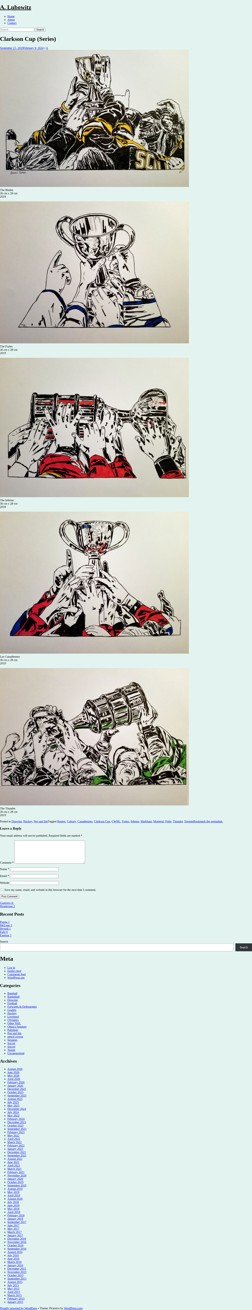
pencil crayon (15, 1036)
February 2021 (16, 1172)
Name (4, 869)
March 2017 (14, 1232)
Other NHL (14, 1023)
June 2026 (13, 1072)
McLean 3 (6, 925)
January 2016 (15, 1265)
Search (4, 941)
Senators (12, 1040)
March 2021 (14, 1168)
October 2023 (15, 1125)
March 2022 (14, 1142)
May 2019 (13, 1192)
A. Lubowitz (15, 7)
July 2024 (13, 1112)
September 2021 (16, 1155)
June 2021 (13, 1162)
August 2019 (15, 1188)
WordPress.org (16, 977)
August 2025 (15, 1099)
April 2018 (13, 1212)
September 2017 (16, 1222)
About (11, 19)
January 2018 (15, 1218)
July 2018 (13, 1202)
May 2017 (13, 1228)
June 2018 (13, 1205)
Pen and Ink (41, 821)
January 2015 (15, 1302)
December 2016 (16, 1238)
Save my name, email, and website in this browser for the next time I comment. (50, 889)
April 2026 (13, 1079)
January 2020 (15, 1178)
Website (4, 882)
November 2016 (16, 1242)
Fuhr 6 (4, 932)
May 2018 (13, 1208)
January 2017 (15, 1235)
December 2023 (16, 1122)
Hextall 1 (5, 928)
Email (4, 876)
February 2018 (16, 1215)
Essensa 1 (5, 935)
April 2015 (13, 1292)
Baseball (12, 993)
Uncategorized (15, 1053)
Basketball (13, 996)
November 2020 (16, 1175)
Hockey (27, 821)
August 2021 (15, 1158)
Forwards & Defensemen (22, 1006)
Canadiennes (84, 821)
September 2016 (16, 1248)
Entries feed (14, 971)
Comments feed (16, 974)
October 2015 (15, 1275)
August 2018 (15, 1198)
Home (11, 16)
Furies (125, 821)
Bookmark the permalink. (208, 821)
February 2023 (16, 1132)
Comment (7, 862)
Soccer (11, 1043)
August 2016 (15, 1252)
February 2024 (16, 1118)
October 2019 (15, 1182)
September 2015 (16, 1278)
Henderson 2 (7, 906)
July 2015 (13, 1285)
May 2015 (13, 1288)
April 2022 (13, 1138)
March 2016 (14, 1262)
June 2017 (13, 1225)
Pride (168, 821)
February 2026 (16, 1082)
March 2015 (14, 1295)
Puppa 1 (5, 922)
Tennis (11, 1050)
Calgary (71, 821)
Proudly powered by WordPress (18, 1308)
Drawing (16, 821)
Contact (11, 23)
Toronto (188, 821)
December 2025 (16, 1089)
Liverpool (13, 1016)
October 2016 (15, 1245)
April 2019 (13, 1195)
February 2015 (16, 1298)
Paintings (12, 1030)
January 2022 (15, 1148)
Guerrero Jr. (7, 903)
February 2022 (16, 1145)
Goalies (11, 1010)
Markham (146, 821)
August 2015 (15, 1282)
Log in (11, 967)
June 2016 (13, 1258)
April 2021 (13, 1165)
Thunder (178, 821)
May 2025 (13, 1105)
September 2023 (16, 1128)
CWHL (116, 821)
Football (12, 1003)
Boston (61, 821)
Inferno (135, 821)
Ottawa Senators (17, 1026)
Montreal (158, 821)
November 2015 (16, 1272)
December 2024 (16, 1108)
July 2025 (13, 1102)
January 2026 (15, 1085)
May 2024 (13, 1115)
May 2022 (13, 1135)
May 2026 (13, 1075)
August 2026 (15, 1069)
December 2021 (16, 1152)
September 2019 (16, 1185)
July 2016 (13, 1255)
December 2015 (16, 1268)
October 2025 (15, 1092)
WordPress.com (73, 1308)
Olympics (13, 1020)
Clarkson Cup (102, 821)
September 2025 (16, 1095)
